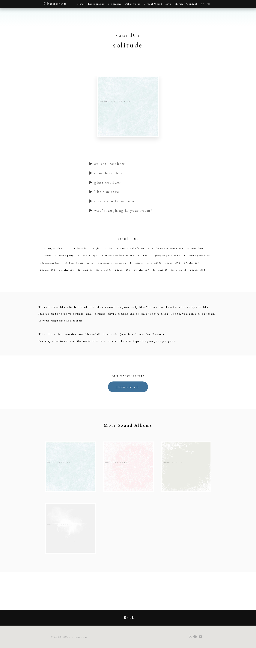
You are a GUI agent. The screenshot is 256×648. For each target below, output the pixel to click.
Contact (191, 3)
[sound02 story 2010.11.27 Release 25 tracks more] (186, 491)
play (91, 163)
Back (129, 617)
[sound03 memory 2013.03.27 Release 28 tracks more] (128, 491)
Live (168, 3)
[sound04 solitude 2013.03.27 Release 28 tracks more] (70, 491)
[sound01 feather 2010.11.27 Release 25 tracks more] (70, 553)
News (81, 3)
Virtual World (153, 3)
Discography (96, 3)
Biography (114, 3)
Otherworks (132, 3)
